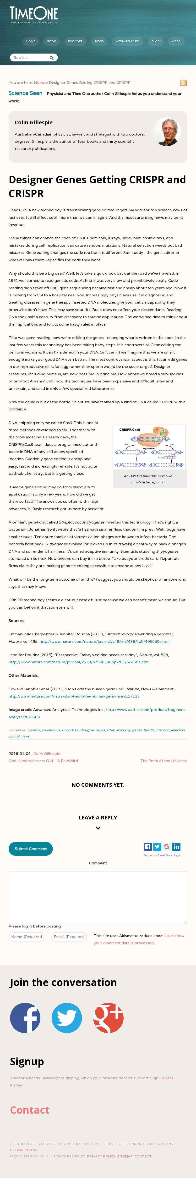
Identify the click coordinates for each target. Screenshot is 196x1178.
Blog (156, 41)
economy (123, 730)
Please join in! (23, 1150)
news (25, 736)
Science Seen (26, 92)
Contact (29, 1110)
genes (137, 730)
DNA (110, 730)
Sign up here (162, 1077)
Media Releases (127, 41)
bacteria (33, 730)
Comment (98, 863)
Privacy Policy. (101, 1156)
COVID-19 (70, 730)
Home (30, 41)
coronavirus (51, 730)
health (148, 730)
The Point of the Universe (163, 760)
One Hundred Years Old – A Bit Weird (43, 760)
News (99, 41)
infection (162, 730)
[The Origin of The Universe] (34, 14)
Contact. (143, 1156)
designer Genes (92, 730)
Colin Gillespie (46, 753)
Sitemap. (125, 1156)
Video (176, 41)
